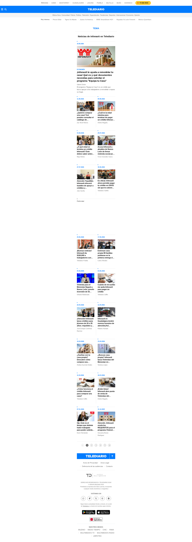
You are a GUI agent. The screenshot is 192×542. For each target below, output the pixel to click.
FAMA (111, 530)
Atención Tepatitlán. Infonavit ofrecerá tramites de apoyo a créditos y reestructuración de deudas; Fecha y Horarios (85, 188)
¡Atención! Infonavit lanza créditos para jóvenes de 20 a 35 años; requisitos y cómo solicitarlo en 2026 (85, 324)
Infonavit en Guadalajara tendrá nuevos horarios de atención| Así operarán (106, 323)
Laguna (90, 3)
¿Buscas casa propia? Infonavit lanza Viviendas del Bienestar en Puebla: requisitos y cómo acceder (106, 361)
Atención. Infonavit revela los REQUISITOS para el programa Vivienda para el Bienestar (106, 427)
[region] (96, 217)
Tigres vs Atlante (71, 19)
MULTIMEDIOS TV (87, 533)
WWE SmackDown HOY (104, 19)
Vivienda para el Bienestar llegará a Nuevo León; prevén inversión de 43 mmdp (85, 289)
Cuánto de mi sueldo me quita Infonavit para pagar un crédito (106, 288)
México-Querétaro (144, 19)
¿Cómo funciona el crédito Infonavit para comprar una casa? (85, 392)
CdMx (53, 3)
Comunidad (66, 15)
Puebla (100, 3)
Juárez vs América (86, 19)
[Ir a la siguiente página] (109, 445)
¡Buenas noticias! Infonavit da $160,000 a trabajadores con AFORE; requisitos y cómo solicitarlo (85, 256)
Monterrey (64, 3)
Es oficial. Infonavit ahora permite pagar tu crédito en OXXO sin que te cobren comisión (106, 185)
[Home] (96, 9)
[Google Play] (88, 512)
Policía (73, 15)
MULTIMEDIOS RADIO (105, 533)
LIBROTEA (97, 536)
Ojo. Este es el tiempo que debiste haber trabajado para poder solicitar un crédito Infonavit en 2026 (85, 429)
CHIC (105, 530)
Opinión (137, 15)
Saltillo (109, 3)
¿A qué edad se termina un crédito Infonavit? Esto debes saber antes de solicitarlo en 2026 (84, 152)
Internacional (120, 15)
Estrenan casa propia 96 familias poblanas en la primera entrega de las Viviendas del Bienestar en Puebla (106, 256)
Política (78, 15)
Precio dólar (57, 19)
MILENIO (81, 530)
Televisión (85, 15)
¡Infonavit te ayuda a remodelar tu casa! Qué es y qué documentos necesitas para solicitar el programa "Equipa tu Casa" (95, 76)
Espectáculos (94, 15)
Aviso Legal (105, 463)
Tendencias (104, 15)
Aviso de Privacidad (90, 463)
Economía (129, 15)
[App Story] (103, 512)
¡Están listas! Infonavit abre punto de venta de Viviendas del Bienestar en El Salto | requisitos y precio (106, 396)
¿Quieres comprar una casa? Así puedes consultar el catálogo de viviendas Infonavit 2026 (85, 118)
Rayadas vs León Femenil (126, 19)
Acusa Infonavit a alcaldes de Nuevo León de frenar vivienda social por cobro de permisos (106, 151)
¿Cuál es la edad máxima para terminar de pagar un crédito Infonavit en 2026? (106, 117)
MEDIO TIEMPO (94, 530)
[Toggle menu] (2, 9)
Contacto (109, 466)
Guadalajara (78, 3)
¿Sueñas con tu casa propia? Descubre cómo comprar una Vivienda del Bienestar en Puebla (85, 361)
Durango (128, 3)
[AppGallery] (96, 519)
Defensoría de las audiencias (92, 466)
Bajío (119, 3)
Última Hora (56, 15)
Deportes (112, 15)
